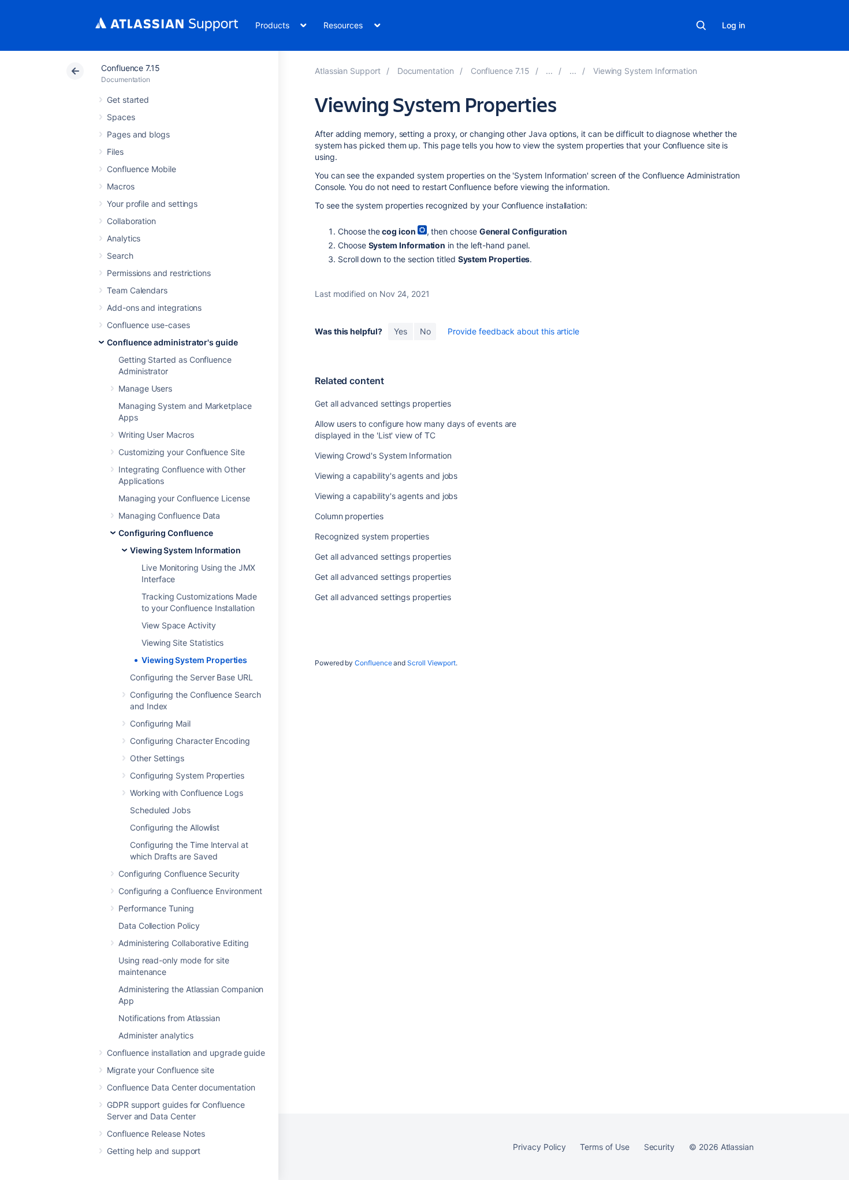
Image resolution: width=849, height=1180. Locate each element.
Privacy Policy (539, 1147)
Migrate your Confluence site (160, 1070)
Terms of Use (604, 1147)
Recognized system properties (372, 536)
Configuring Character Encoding (190, 741)
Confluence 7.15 (130, 68)
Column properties (349, 516)
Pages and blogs (138, 134)
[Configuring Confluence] (572, 71)
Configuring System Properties (187, 775)
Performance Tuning (156, 908)
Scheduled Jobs (160, 810)
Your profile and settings (152, 204)
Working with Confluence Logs (186, 793)
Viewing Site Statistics (183, 642)
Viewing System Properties (194, 660)
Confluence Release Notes (156, 1133)
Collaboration (131, 221)
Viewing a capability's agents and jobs (386, 476)
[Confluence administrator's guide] (549, 71)
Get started (128, 100)
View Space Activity (179, 625)
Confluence (373, 662)
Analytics (123, 238)
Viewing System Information (185, 550)
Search (701, 25)
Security (659, 1147)
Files (115, 152)
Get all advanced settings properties (382, 403)
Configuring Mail (160, 723)
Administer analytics (155, 1035)
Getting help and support (153, 1151)
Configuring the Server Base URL (191, 677)
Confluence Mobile (141, 169)
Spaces (121, 117)
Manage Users (145, 388)
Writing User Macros (156, 435)
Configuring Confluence (165, 533)
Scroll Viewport (431, 662)
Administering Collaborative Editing (183, 943)
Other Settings (157, 758)
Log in (733, 25)
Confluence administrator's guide (172, 342)
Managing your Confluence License (184, 498)
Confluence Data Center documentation (181, 1087)
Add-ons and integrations (154, 307)
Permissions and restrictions (159, 273)
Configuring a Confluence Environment (190, 891)
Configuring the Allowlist (174, 827)
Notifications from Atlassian (169, 1018)
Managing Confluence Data (169, 515)
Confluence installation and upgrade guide (186, 1053)
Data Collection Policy (158, 925)
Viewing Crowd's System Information (383, 455)
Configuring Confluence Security (179, 874)
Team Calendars (137, 290)
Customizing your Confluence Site (181, 452)
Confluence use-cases (148, 325)
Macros (121, 186)
